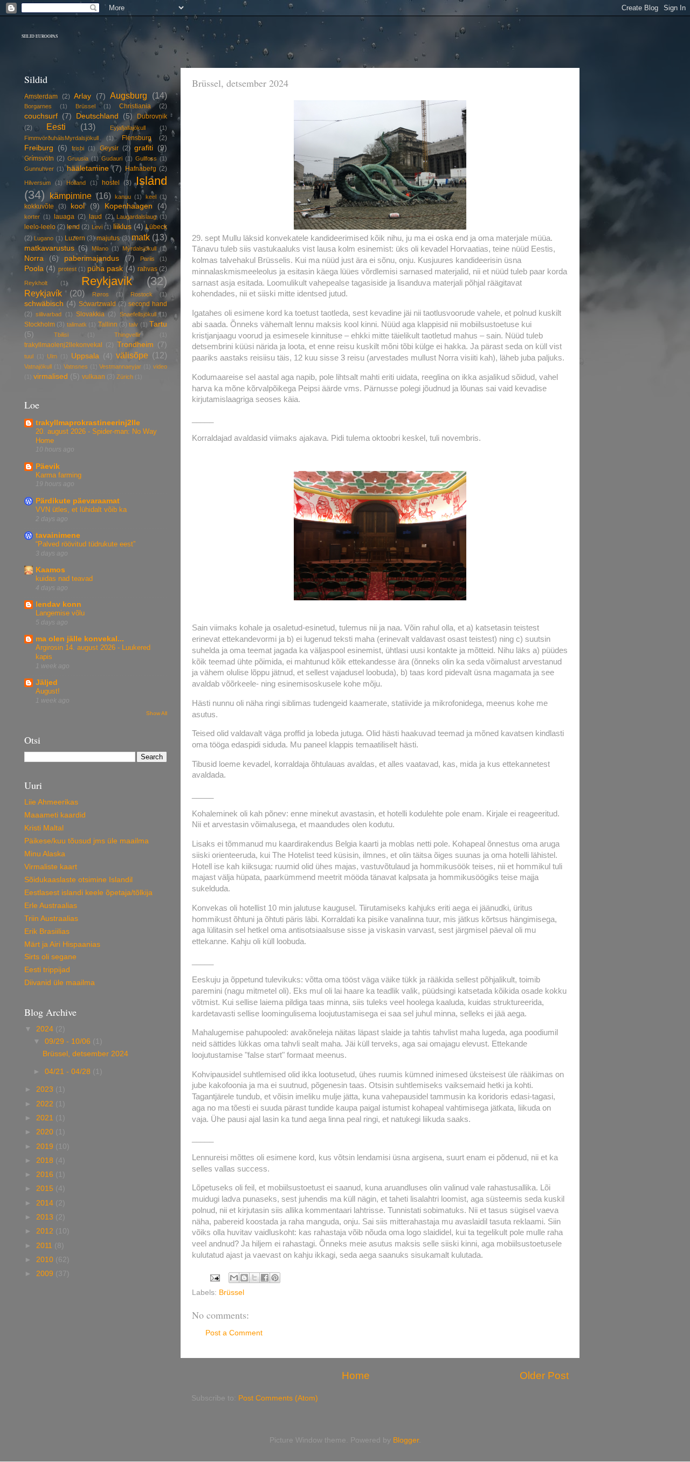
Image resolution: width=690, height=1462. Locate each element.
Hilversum (37, 182)
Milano (100, 248)
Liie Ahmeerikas (51, 802)
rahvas (147, 269)
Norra (34, 258)
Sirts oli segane (50, 957)
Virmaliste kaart (50, 867)
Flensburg (136, 138)
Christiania (135, 106)
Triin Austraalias (51, 918)
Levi (97, 227)
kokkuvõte (39, 206)
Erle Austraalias (50, 906)
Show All (156, 713)
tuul (28, 356)
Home (356, 1375)
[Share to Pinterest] (275, 1277)
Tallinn (108, 324)
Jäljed (47, 682)
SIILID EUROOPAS (40, 36)
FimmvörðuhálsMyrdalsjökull (61, 138)
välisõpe (132, 355)
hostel (111, 182)
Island (151, 181)
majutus (108, 238)
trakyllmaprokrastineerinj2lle (88, 423)
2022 (46, 1104)
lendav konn (58, 604)
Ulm (52, 356)
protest (67, 269)
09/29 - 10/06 (69, 1041)
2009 (46, 1274)
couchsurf (41, 116)
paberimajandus (91, 258)
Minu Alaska (44, 854)
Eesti (56, 126)
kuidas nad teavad (64, 578)
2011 (45, 1246)
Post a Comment (234, 1333)
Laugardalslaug (136, 216)
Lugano (43, 238)
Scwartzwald (97, 304)
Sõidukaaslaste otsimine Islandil (78, 880)
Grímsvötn (39, 158)
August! (48, 691)
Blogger (406, 1440)
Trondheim (135, 345)
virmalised (50, 376)
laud (95, 216)
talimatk (77, 324)
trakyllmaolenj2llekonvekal (63, 345)
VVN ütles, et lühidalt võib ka (81, 509)
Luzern (75, 238)
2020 (46, 1132)
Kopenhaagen (129, 206)
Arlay (82, 96)
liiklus (122, 227)
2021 (46, 1118)
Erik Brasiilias (47, 931)
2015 (46, 1188)
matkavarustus (49, 248)
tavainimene (58, 535)
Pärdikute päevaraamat (78, 501)
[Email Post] (214, 1277)
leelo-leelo (40, 227)
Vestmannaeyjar (120, 366)
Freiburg (38, 148)
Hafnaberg (140, 168)
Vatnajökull (38, 366)
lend (73, 227)
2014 (46, 1203)
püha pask (105, 269)
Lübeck (156, 227)
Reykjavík (43, 293)
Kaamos (50, 570)
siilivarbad (48, 314)
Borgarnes (38, 106)
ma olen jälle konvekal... (80, 639)
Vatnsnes (76, 366)
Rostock (141, 294)
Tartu (158, 324)
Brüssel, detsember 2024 (85, 1054)
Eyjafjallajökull (128, 127)
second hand (147, 304)
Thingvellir (127, 334)
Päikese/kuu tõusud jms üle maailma (86, 841)
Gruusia (77, 158)
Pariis (147, 258)
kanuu (123, 196)
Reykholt (35, 283)
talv (133, 324)
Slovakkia (90, 314)
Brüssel (231, 1292)
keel (151, 196)
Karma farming (58, 475)
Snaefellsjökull (138, 314)
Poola (34, 269)
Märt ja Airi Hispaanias (62, 944)
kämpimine (71, 195)
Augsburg (128, 95)
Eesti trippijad (47, 970)
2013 (46, 1217)
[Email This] (234, 1277)
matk (141, 237)
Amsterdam (41, 96)
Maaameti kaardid (55, 815)
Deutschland (97, 116)
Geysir (109, 148)
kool (78, 206)
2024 (46, 1029)
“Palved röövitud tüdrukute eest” (85, 544)
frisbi (78, 148)
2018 (46, 1160)
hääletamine (88, 168)
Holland (76, 182)
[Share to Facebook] (264, 1277)
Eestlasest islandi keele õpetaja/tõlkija (88, 893)
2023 (46, 1089)
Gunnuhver (39, 168)
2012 (46, 1231)
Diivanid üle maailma (59, 983)
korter (32, 216)
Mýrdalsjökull (139, 248)
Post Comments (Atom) (278, 1398)
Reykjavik (106, 281)
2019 (46, 1146)
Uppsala (85, 356)
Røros (100, 294)
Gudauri (111, 158)
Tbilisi (61, 334)
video (160, 366)
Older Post (544, 1375)
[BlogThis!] (244, 1277)
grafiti (143, 148)
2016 (46, 1174)
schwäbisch (44, 304)
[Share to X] (254, 1277)
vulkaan (93, 376)
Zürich (124, 376)
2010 (46, 1260)
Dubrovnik (152, 116)
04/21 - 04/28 (69, 1072)
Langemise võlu (60, 613)
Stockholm (39, 324)
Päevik (48, 466)
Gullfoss (146, 158)
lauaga (64, 216)
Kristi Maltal (44, 828)
